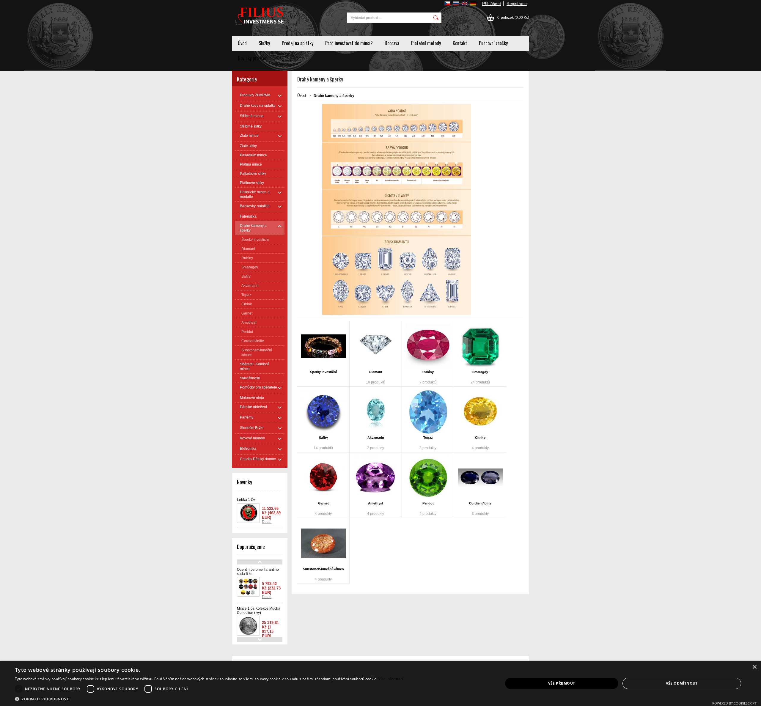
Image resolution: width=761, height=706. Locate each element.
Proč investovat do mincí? (349, 43)
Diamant (375, 372)
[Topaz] (428, 412)
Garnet (323, 503)
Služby (264, 43)
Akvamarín (375, 437)
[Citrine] (480, 412)
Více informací (390, 678)
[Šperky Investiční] (323, 346)
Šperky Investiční (323, 372)
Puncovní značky (493, 43)
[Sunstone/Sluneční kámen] (323, 543)
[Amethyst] (376, 477)
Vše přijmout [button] (561, 683)
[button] (209, 699)
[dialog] (380, 683)
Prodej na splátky (297, 43)
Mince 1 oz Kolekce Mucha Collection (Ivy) (258, 610)
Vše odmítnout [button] (682, 683)
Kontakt (460, 43)
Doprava (392, 43)
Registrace (517, 3)
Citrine (480, 437)
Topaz (428, 437)
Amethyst (375, 503)
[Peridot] (428, 477)
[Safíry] (323, 412)
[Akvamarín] (376, 412)
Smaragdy (480, 372)
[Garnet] (323, 477)
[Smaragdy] (480, 346)
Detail (266, 522)
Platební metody (426, 43)
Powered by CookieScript (734, 703)
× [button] (754, 667)
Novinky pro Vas (252, 58)
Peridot (428, 503)
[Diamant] (376, 346)
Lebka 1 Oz (246, 500)
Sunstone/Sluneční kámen (323, 569)
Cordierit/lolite (480, 503)
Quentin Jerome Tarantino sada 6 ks (258, 571)
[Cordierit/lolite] (480, 477)
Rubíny (428, 372)
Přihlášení (491, 3)
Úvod (242, 43)
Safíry (323, 437)
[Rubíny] (428, 346)
